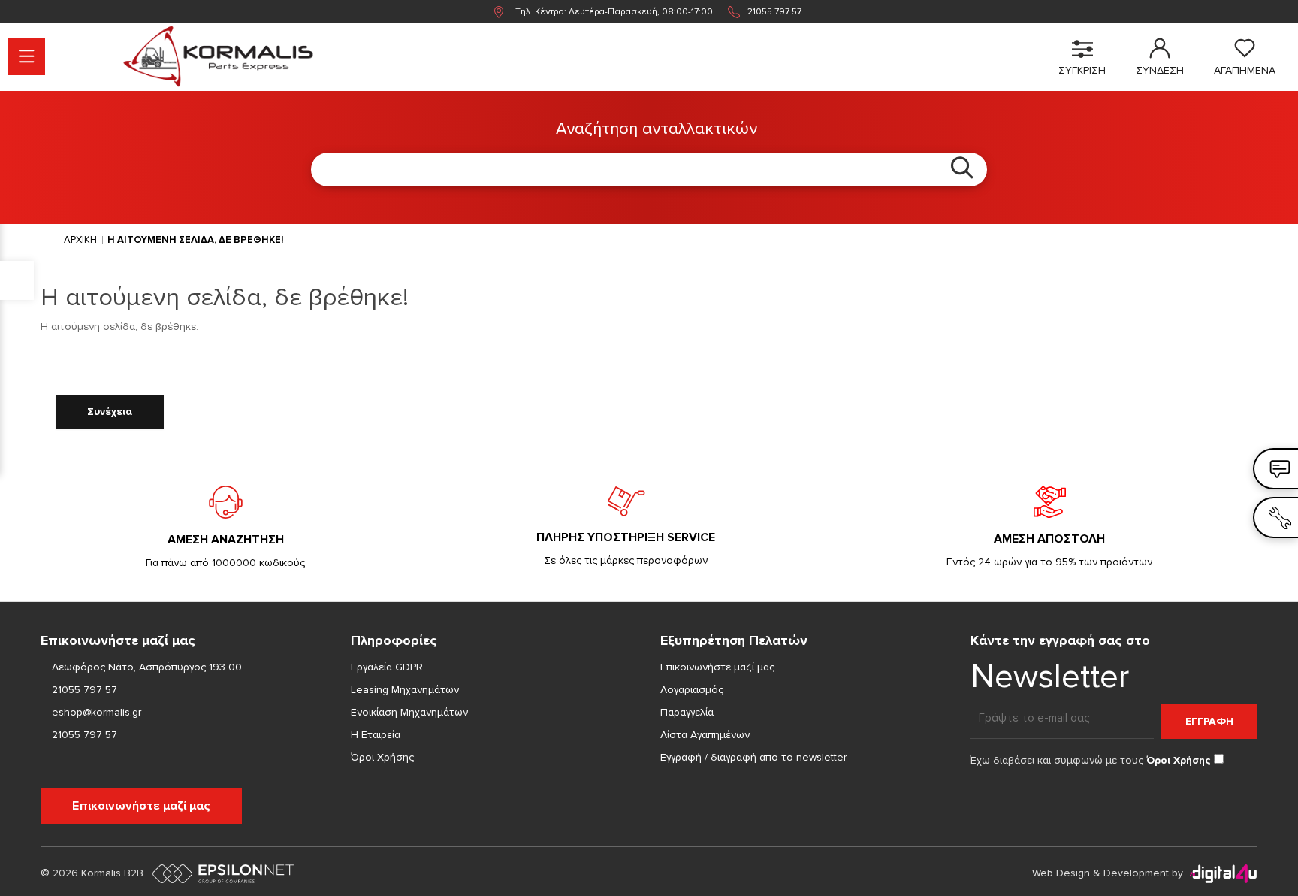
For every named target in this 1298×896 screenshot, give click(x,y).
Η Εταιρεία (375, 734)
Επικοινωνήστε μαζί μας (141, 805)
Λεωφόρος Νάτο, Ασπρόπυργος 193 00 (147, 667)
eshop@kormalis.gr (95, 712)
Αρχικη (80, 240)
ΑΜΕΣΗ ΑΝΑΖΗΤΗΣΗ (226, 539)
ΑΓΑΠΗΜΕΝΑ (1244, 70)
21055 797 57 (774, 11)
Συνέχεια (109, 411)
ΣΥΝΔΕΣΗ (1160, 70)
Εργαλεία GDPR (387, 667)
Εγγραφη (1209, 721)
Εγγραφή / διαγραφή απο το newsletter (753, 757)
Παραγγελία (687, 712)
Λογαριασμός (691, 689)
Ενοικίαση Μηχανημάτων (409, 712)
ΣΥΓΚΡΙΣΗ (1082, 70)
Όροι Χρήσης (382, 757)
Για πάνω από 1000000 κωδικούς (225, 562)
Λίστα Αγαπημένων (705, 734)
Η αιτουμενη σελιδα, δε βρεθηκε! (195, 240)
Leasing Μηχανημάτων (405, 689)
